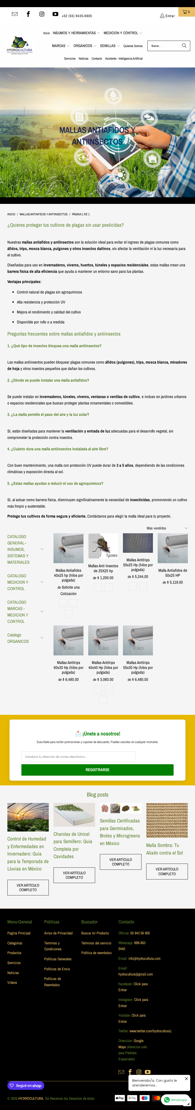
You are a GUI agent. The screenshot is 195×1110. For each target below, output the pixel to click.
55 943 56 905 (140, 933)
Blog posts (97, 794)
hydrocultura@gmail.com (135, 974)
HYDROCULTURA (30, 1098)
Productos (14, 952)
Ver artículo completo (28, 887)
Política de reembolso (96, 952)
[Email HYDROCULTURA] (15, 14)
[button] (77, 33)
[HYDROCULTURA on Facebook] (28, 14)
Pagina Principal (18, 933)
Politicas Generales (58, 958)
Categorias (14, 943)
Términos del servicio (96, 943)
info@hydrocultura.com (144, 958)
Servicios (14, 962)
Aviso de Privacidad (58, 933)
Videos (12, 982)
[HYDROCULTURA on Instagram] (42, 14)
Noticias (13, 972)
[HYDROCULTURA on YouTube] (55, 14)
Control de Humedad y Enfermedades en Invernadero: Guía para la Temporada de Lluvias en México (28, 853)
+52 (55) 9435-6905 (77, 15)
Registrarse (97, 769)
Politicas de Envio (57, 968)
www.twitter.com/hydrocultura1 (150, 1030)
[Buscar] (184, 46)
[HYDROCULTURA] (19, 46)
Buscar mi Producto (95, 933)
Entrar (170, 15)
